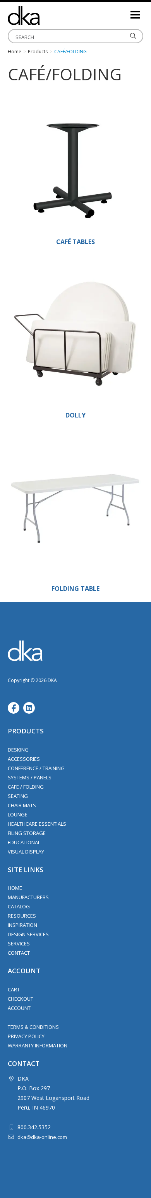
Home (15, 887)
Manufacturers (28, 897)
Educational (24, 842)
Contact (19, 952)
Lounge (17, 814)
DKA (46, 15)
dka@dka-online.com (42, 1137)
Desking (18, 749)
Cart (14, 989)
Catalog (19, 906)
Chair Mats (22, 805)
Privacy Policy (26, 1036)
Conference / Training (36, 768)
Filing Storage (27, 833)
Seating (18, 795)
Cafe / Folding (26, 786)
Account (19, 1008)
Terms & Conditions (33, 1026)
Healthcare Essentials (37, 823)
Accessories (24, 758)
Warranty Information (37, 1045)
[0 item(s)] (123, 11)
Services (19, 943)
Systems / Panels (29, 777)
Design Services (28, 934)
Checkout (20, 998)
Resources (22, 915)
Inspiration (22, 924)
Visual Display (26, 851)
